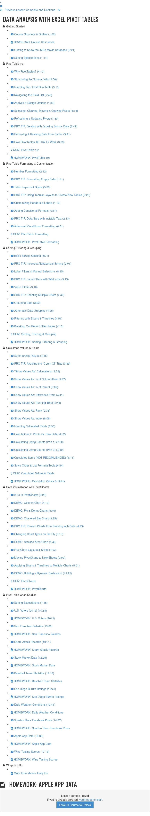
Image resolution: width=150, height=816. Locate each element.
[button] (0, 2)
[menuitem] (1, 6)
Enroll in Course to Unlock (75, 805)
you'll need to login (90, 799)
